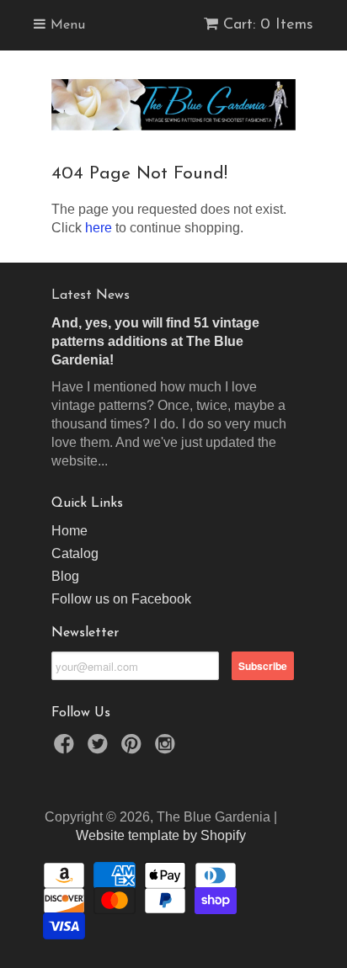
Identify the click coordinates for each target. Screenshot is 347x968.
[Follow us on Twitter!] (100, 748)
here (98, 228)
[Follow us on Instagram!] (167, 748)
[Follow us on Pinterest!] (134, 748)
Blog (65, 576)
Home (69, 531)
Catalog (75, 553)
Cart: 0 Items (268, 25)
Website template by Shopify (161, 835)
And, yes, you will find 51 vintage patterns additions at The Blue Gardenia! (155, 341)
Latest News (90, 295)
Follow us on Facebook (121, 599)
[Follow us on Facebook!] (66, 748)
